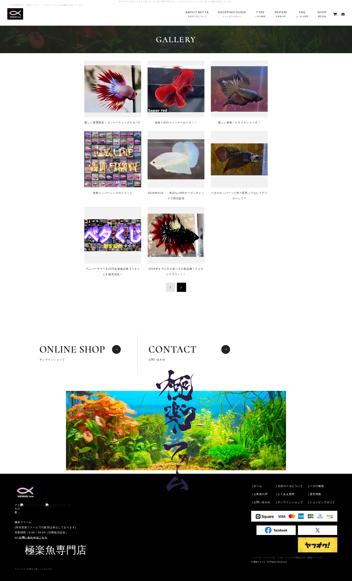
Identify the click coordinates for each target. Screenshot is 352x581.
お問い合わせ (172, 352)
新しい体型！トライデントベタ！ (239, 122)
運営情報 (322, 13)
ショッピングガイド (232, 13)
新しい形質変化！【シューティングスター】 (113, 122)
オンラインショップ (72, 352)
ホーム (258, 486)
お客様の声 (281, 13)
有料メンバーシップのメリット (113, 192)
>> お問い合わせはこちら (31, 537)
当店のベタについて (197, 13)
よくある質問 (302, 13)
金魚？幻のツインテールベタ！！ (176, 122)
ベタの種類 (260, 13)
